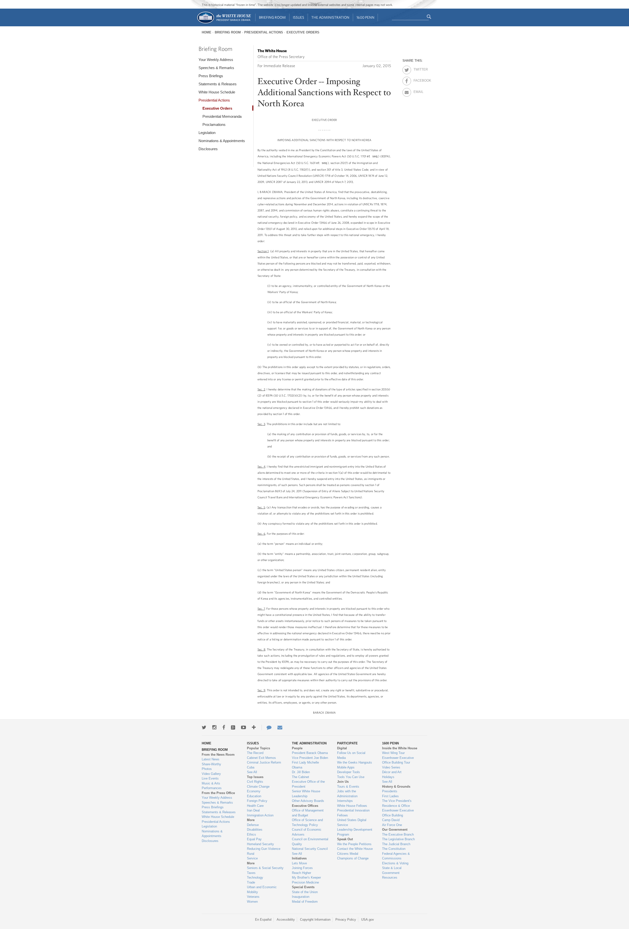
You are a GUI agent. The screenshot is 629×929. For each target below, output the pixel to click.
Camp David (391, 820)
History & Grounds (396, 786)
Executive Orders (302, 32)
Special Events (303, 887)
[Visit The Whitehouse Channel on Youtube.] (243, 727)
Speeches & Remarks (216, 68)
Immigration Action (260, 815)
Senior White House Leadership (306, 793)
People (297, 748)
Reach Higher (301, 873)
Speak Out (345, 839)
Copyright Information (315, 919)
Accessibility (286, 919)
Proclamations (214, 124)
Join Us (343, 781)
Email (418, 91)
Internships (345, 801)
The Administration (330, 17)
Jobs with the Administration (347, 793)
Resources (389, 877)
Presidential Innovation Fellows (353, 813)
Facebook (418, 80)
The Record (255, 753)
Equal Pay (254, 839)
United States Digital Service (351, 822)
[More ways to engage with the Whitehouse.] (254, 727)
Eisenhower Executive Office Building (398, 813)
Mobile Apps (346, 767)
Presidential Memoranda (222, 116)
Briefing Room (272, 17)
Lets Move (299, 863)
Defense (253, 825)
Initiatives (299, 858)
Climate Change (258, 786)
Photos (207, 769)
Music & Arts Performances (212, 786)
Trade (251, 882)
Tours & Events (348, 786)
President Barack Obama (310, 753)
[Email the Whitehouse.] (279, 727)
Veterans (253, 897)
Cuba (250, 767)
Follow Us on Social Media (351, 755)
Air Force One (392, 825)
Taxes (251, 873)
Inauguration (300, 897)
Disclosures (208, 149)
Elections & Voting (395, 863)
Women (252, 901)
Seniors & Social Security (265, 868)
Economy (253, 791)
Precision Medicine (305, 882)
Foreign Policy (257, 801)
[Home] (224, 23)
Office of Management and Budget (308, 813)
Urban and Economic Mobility (262, 889)
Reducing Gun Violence (263, 849)
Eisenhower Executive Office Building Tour (398, 760)
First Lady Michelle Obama (305, 765)
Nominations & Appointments (222, 141)
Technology (255, 877)
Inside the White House (399, 748)
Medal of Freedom (305, 901)
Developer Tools (348, 772)
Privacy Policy (345, 919)
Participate (347, 743)
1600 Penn (365, 17)
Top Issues (255, 777)
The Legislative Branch (398, 839)
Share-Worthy (211, 764)
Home (206, 32)
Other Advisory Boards (308, 801)
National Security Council (310, 849)
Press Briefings (211, 76)
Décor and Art (391, 772)
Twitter (418, 69)
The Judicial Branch (396, 844)
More (251, 820)
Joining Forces (302, 868)
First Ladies (390, 796)
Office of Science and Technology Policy (307, 822)
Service (252, 858)
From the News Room (218, 754)
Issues (298, 17)
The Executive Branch (398, 834)
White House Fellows (352, 806)
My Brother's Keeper (306, 877)
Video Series (391, 767)
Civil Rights (255, 781)
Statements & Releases (218, 84)
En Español (263, 919)
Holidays (388, 777)
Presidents (389, 791)
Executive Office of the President (308, 784)
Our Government (394, 829)
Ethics (251, 834)
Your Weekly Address (216, 60)
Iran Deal (253, 810)
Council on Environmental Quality (310, 841)
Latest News (210, 759)
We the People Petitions (354, 844)
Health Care (255, 806)
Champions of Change (353, 858)
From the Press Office (218, 793)
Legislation (207, 133)
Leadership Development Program (354, 832)
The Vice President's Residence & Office (397, 803)
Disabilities (254, 829)
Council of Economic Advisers (306, 832)
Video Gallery (211, 774)
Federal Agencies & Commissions (396, 856)
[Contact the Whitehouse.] (267, 727)
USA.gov (367, 919)
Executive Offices (305, 806)
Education (254, 796)
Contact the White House (355, 849)
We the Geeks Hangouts (354, 762)
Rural (250, 853)
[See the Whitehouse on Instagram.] (214, 727)
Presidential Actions (263, 32)
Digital (342, 748)
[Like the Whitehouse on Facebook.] (223, 727)
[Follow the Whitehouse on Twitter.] (204, 727)
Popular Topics (258, 748)
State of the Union (305, 892)
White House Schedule (217, 92)
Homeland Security (260, 844)
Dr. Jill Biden (301, 772)
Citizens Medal (347, 853)
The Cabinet (300, 777)
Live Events (210, 778)
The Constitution (393, 849)
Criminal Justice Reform (264, 762)
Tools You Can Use (350, 777)
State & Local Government (391, 870)
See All (252, 772)
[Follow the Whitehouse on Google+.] (233, 727)
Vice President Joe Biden (310, 758)
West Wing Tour (393, 753)
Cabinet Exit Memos (261, 758)
